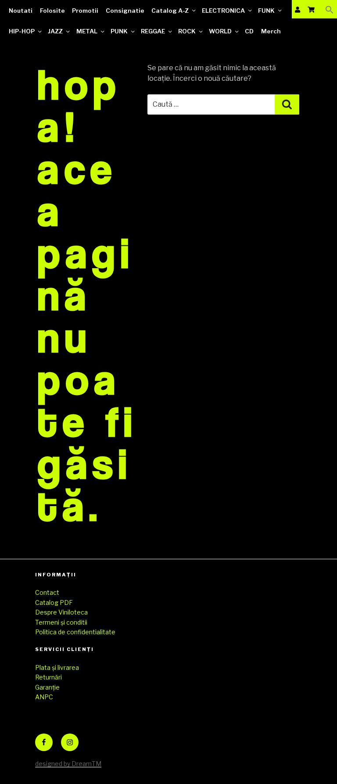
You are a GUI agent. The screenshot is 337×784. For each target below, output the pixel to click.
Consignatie (125, 10)
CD (249, 31)
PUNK (119, 31)
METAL (86, 31)
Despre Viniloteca (61, 612)
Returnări (48, 677)
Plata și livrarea (57, 667)
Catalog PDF (54, 602)
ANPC (44, 697)
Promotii (85, 10)
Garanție (47, 687)
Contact (47, 592)
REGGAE (153, 31)
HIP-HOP (22, 31)
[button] (329, 9)
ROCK (187, 31)
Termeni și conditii (61, 622)
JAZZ (55, 31)
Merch (271, 31)
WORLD (220, 31)
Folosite (52, 10)
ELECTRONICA (223, 10)
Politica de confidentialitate (75, 632)
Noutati (20, 10)
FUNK (266, 10)
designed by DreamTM (68, 763)
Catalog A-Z (170, 10)
